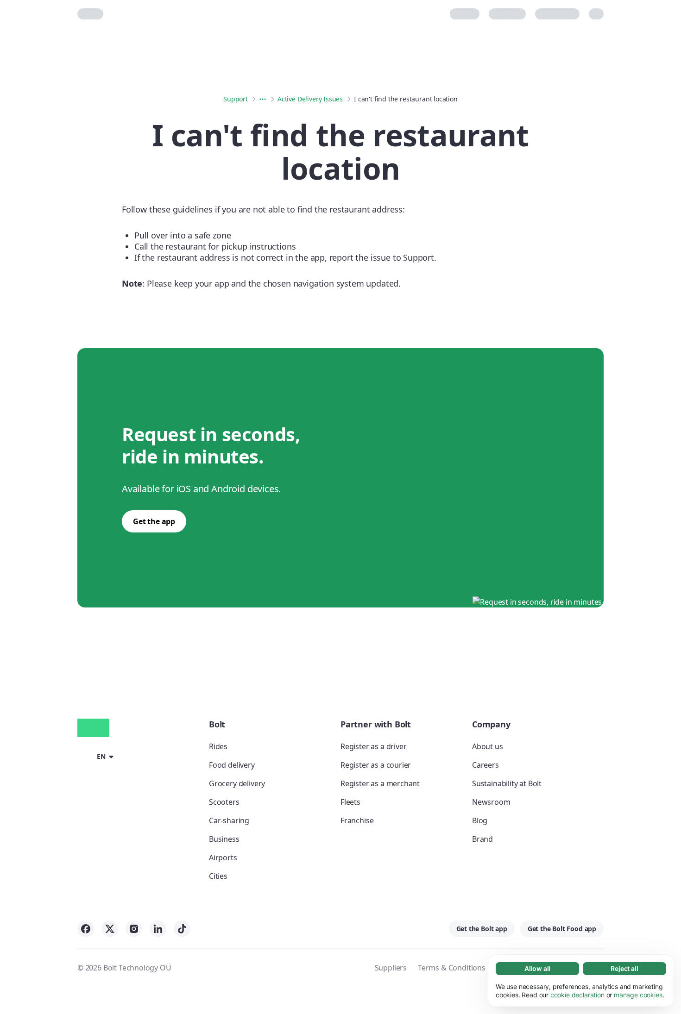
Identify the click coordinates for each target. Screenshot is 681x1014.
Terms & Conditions (452, 968)
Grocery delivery (237, 783)
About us (487, 746)
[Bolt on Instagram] (134, 928)
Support (235, 98)
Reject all (624, 968)
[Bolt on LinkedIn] (158, 928)
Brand (482, 839)
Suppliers (391, 968)
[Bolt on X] (109, 928)
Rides (218, 746)
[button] (97, 756)
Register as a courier (375, 765)
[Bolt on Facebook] (85, 928)
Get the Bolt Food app (562, 928)
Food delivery (232, 765)
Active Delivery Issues (310, 98)
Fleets (350, 802)
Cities (218, 876)
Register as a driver (373, 746)
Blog (479, 820)
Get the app (154, 521)
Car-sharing (229, 820)
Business (224, 839)
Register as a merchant (380, 783)
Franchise (356, 820)
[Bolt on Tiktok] (182, 928)
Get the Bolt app (481, 928)
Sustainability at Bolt (507, 783)
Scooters (224, 802)
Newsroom (491, 802)
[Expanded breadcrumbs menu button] (262, 99)
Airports (223, 857)
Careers (485, 765)
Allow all (537, 968)
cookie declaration (577, 995)
